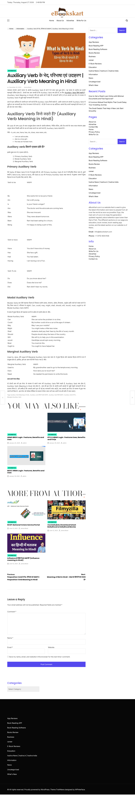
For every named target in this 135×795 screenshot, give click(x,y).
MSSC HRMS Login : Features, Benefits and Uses (25, 471)
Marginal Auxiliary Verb (14, 397)
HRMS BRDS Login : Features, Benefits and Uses (25, 438)
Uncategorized (94, 82)
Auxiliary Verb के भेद (70, 395)
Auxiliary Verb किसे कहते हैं (74, 93)
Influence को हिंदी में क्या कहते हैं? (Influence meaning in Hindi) (23, 559)
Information (12, 70)
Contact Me (93, 127)
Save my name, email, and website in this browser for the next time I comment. (39, 657)
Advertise (70, 20)
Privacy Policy (94, 132)
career (91, 60)
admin (25, 443)
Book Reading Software (98, 49)
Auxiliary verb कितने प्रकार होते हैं (39, 395)
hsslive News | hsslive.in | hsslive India (103, 71)
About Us (60, 20)
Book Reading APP (96, 46)
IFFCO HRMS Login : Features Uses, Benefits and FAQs (66, 438)
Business (92, 56)
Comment (11, 612)
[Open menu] (8, 20)
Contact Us (93, 259)
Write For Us (81, 20)
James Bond (27, 87)
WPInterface (80, 789)
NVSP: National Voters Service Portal (23, 525)
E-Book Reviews (95, 64)
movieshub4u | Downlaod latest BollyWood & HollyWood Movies (61, 526)
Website (51, 647)
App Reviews (94, 42)
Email (10, 647)
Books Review (94, 53)
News (91, 78)
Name (10, 638)
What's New (93, 85)
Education (93, 67)
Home (51, 20)
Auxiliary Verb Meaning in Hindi (20, 395)
